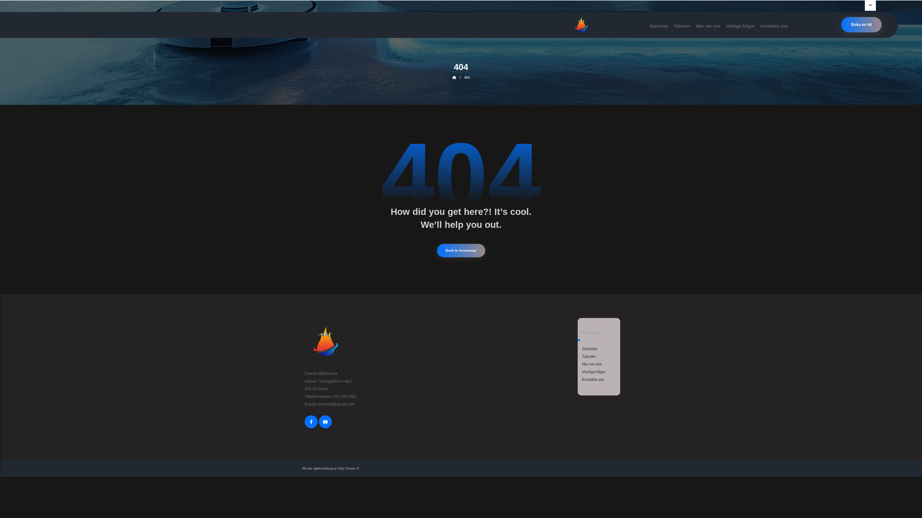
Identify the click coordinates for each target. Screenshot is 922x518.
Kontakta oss (593, 379)
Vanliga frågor (594, 372)
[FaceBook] (311, 421)
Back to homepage (461, 250)
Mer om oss (592, 364)
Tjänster (589, 356)
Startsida (589, 349)
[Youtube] (325, 421)
